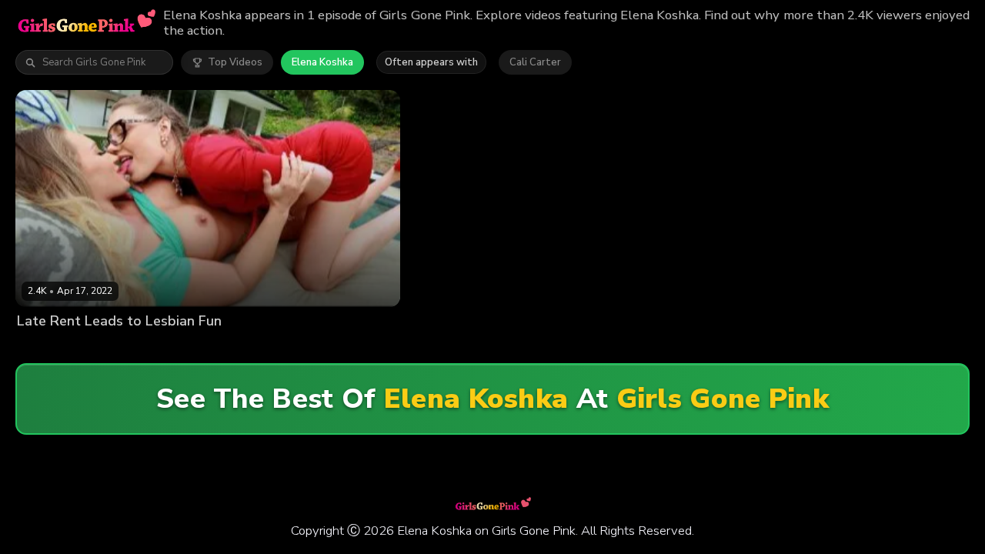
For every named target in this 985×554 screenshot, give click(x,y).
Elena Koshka (322, 62)
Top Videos (235, 62)
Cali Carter (535, 62)
